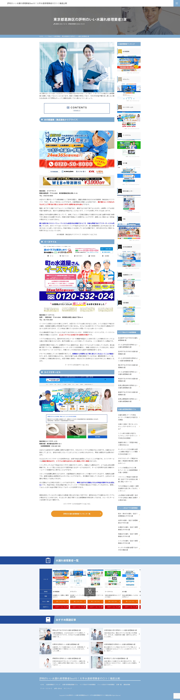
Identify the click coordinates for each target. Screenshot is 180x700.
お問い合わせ (58, 688)
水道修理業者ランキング (53, 684)
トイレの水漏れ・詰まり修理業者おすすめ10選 (128, 542)
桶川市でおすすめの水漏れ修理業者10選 (128, 366)
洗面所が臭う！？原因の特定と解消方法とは (128, 443)
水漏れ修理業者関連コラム (70, 684)
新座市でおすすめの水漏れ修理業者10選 (128, 393)
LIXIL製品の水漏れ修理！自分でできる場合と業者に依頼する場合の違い (128, 497)
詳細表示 (77, 110)
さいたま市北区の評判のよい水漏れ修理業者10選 (128, 346)
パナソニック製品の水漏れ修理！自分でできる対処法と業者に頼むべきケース (128, 479)
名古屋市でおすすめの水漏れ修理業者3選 (128, 339)
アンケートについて (46, 688)
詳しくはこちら (61, 601)
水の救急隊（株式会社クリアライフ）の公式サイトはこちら (77, 234)
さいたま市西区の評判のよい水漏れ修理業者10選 (128, 373)
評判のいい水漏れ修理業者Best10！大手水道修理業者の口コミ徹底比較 (79, 678)
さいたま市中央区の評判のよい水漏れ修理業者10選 (128, 359)
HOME (42, 684)
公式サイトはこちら (60, 607)
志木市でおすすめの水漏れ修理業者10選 (128, 352)
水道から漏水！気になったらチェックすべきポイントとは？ (128, 426)
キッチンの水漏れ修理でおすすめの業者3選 (128, 548)
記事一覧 (119, 684)
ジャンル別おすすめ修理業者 (105, 684)
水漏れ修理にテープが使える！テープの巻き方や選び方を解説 (128, 417)
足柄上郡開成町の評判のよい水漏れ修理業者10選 (128, 400)
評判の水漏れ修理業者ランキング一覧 (76, 514)
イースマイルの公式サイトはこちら (77, 365)
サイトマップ (68, 688)
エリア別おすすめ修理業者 (88, 684)
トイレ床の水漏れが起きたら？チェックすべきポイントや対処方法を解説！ (128, 435)
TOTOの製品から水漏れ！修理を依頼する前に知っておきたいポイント (128, 488)
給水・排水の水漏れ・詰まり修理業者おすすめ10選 (128, 514)
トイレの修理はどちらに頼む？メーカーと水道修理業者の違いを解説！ (128, 469)
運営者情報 (126, 684)
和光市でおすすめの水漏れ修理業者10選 (128, 379)
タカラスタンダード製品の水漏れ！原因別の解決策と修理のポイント (128, 460)
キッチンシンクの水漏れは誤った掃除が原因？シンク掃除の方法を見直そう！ (128, 451)
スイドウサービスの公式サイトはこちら (76, 504)
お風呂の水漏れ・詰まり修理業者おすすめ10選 (128, 528)
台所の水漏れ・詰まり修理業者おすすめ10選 (128, 521)
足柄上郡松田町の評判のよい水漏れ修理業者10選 (128, 386)
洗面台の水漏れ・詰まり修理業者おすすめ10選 (128, 535)
